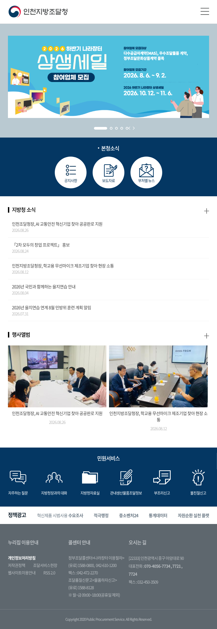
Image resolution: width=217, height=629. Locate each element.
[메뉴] (205, 11)
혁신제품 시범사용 (60, 515)
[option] (60, 515)
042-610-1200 (106, 565)
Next (134, 128)
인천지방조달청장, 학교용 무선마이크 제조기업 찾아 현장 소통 (63, 265)
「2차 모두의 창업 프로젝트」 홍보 (41, 244)
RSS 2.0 (49, 573)
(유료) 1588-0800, (81, 565)
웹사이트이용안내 (21, 573)
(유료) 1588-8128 (81, 587)
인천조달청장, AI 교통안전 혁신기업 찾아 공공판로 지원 (57, 224)
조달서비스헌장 (45, 565)
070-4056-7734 (157, 566)
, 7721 (176, 566)
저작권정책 (16, 565)
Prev (129, 128)
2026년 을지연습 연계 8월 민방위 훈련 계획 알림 (51, 307)
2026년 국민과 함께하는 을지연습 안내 (43, 286)
